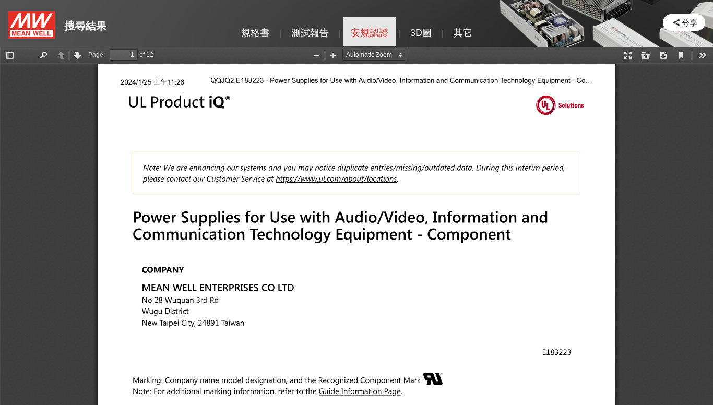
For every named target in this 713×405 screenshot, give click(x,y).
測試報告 (310, 32)
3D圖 (421, 32)
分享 (689, 22)
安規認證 (369, 32)
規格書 (255, 32)
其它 (463, 32)
